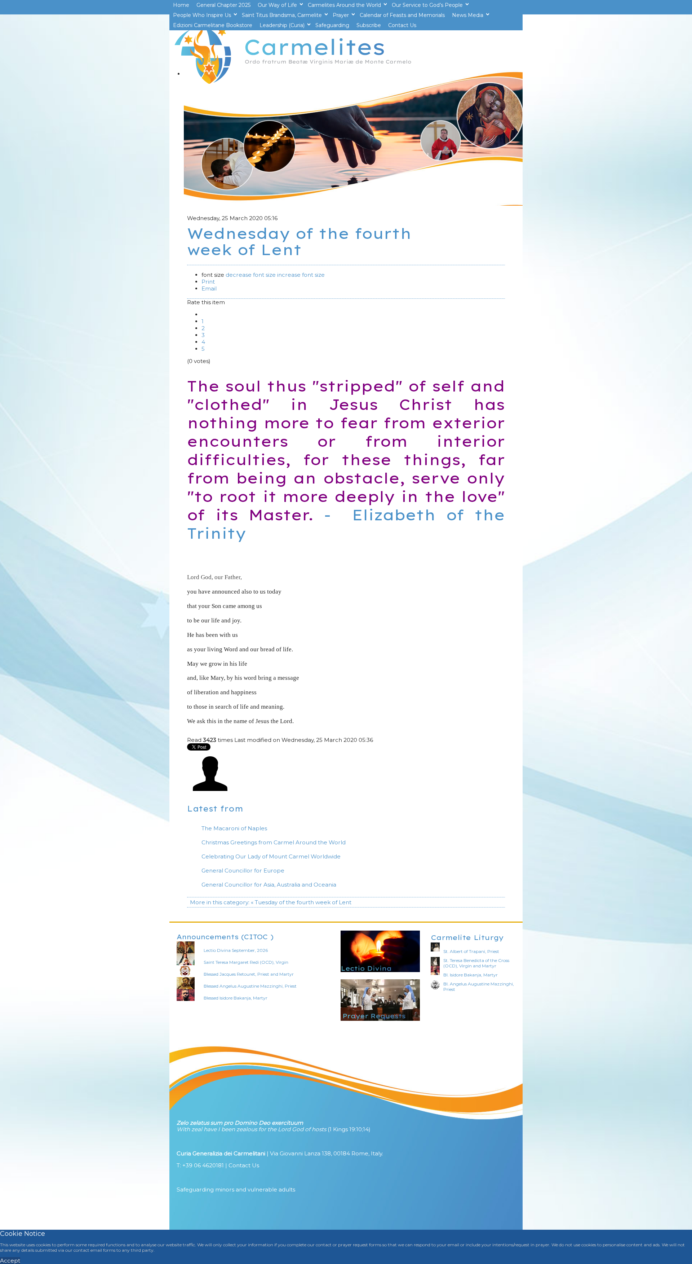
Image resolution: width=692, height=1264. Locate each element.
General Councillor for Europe (242, 870)
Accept (10, 1260)
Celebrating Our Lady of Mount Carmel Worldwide (271, 856)
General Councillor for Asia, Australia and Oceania (268, 884)
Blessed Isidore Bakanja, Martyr (235, 998)
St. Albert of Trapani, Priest (471, 951)
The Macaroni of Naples (234, 828)
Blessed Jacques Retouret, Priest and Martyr (249, 974)
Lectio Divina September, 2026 (236, 950)
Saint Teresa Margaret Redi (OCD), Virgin (246, 962)
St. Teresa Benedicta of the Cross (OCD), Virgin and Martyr (476, 963)
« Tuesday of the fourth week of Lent (301, 902)
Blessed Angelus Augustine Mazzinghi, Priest (250, 986)
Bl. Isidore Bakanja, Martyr (470, 974)
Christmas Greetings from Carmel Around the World (273, 842)
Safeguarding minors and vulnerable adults (236, 1189)
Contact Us (244, 1165)
